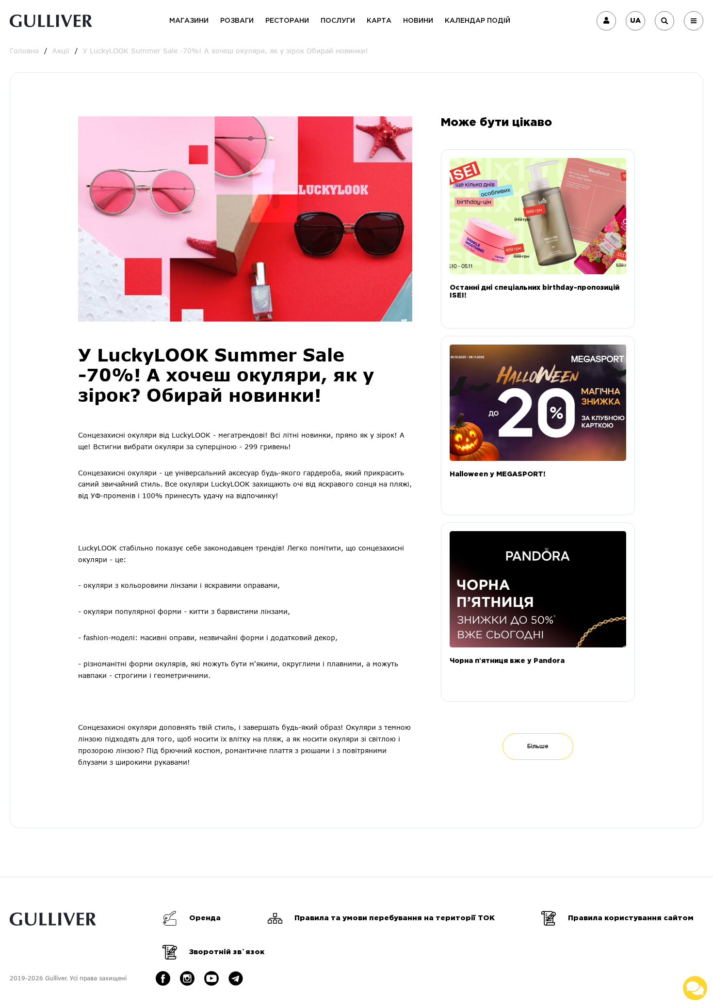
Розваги (237, 21)
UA (635, 21)
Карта (379, 21)
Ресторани (287, 21)
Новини (418, 21)
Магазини (189, 21)
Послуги (338, 21)
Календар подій (477, 21)
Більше (538, 746)
